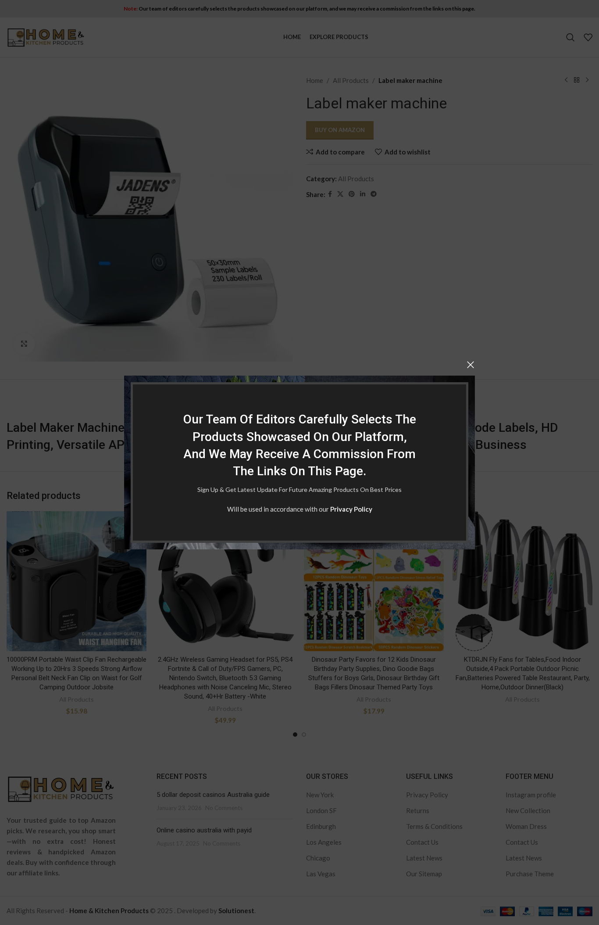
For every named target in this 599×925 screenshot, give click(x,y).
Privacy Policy (351, 509)
